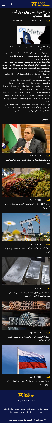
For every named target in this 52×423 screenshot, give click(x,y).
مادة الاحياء (8, 409)
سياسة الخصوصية (16, 420)
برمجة (35, 412)
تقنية (46, 409)
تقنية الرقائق (13, 412)
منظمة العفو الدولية (28, 409)
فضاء (17, 409)
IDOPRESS (17, 21)
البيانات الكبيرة (25, 412)
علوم (40, 409)
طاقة (42, 412)
